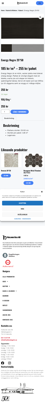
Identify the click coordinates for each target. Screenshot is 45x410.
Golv (4, 281)
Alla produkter (9, 277)
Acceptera (22, 203)
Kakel (21, 10)
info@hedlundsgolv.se (9, 340)
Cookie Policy (17, 218)
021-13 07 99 (5, 338)
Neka (22, 209)
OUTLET (5, 305)
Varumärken (7, 310)
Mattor (5, 286)
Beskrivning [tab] (9, 118)
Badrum (5, 296)
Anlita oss (6, 315)
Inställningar (22, 214)
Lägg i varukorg (19, 112)
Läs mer (6, 175)
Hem (2, 10)
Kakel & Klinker (11, 10)
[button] (42, 192)
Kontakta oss (8, 320)
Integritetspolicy (26, 218)
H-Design (6, 300)
